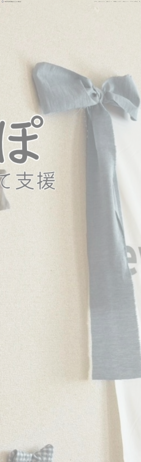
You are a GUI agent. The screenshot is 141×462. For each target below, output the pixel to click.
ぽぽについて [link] (101, 1)
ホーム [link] (95, 1)
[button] (139, 1)
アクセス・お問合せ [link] (134, 1)
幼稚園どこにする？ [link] (117, 1)
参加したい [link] (108, 1)
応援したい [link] (125, 1)
